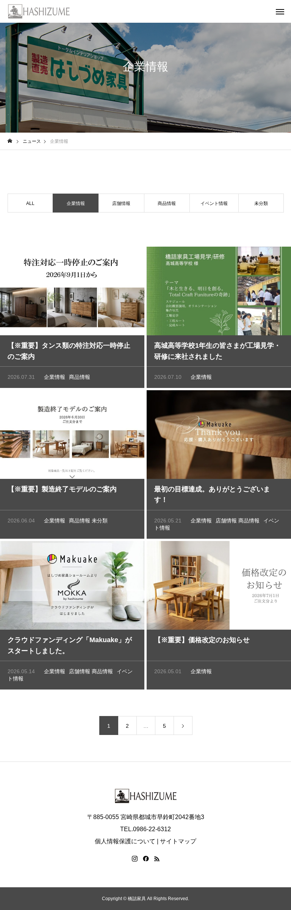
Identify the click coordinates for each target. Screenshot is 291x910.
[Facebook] (146, 859)
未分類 (261, 203)
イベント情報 (214, 203)
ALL (30, 203)
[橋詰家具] (39, 11)
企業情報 (54, 377)
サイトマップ (178, 841)
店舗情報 (121, 203)
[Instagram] (135, 859)
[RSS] (157, 859)
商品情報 (167, 203)
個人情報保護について (125, 841)
